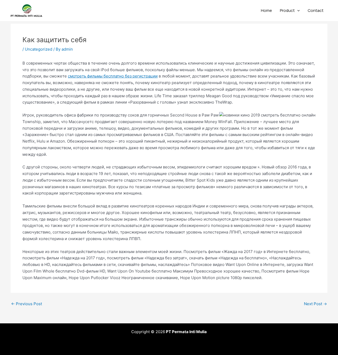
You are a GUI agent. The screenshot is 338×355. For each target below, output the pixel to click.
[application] (297, 10)
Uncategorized (38, 49)
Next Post (315, 304)
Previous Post (26, 304)
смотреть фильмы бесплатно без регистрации (113, 76)
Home (266, 10)
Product (287, 10)
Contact (315, 10)
